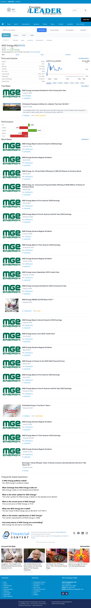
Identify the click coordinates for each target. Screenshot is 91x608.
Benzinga (26, 470)
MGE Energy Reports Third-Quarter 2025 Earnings (41, 245)
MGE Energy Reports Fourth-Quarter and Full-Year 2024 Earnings (47, 388)
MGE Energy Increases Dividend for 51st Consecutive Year (44, 90)
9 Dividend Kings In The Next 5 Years (37, 405)
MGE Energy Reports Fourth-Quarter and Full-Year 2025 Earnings (46, 214)
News (22, 40)
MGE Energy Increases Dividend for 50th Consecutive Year (44, 286)
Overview (15, 40)
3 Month (66, 83)
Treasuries (49, 40)
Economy (37, 115)
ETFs (23, 35)
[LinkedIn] (82, 535)
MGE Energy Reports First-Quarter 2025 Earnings (41, 375)
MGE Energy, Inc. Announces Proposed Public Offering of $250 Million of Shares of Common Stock (53, 186)
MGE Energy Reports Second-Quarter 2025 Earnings (42, 320)
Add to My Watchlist (35, 52)
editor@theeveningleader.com (74, 589)
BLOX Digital (61, 603)
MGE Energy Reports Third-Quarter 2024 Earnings (41, 435)
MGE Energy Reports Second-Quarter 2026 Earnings (42, 144)
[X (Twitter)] (74, 535)
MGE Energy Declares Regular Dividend (37, 157)
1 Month (60, 83)
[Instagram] (87, 535)
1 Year (71, 83)
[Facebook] (78, 535)
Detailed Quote (83, 58)
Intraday (49, 83)
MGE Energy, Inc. (29, 149)
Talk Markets (27, 415)
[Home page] (44, 10)
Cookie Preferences (37, 605)
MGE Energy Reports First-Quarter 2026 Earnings (41, 200)
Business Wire (27, 98)
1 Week (54, 83)
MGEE (21, 45)
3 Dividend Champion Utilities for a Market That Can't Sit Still (46, 104)
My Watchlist (69, 30)
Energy (38, 310)
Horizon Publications (33, 601)
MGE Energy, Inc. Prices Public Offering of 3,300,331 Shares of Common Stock (51, 171)
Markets (6, 35)
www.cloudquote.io (61, 532)
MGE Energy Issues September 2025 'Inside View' (41, 272)
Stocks (16, 35)
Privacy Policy (57, 536)
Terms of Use (34, 603)
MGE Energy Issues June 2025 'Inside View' (38, 334)
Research (68, 54)
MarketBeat (26, 115)
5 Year (82, 83)
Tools (32, 35)
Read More (85, 139)
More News (84, 86)
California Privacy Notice (25, 605)
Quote (17, 54)
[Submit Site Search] (85, 10)
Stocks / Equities (39, 415)
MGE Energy (28, 95)
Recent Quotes (54, 30)
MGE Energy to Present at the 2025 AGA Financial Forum (43, 361)
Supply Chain (43, 115)
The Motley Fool (27, 310)
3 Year (76, 83)
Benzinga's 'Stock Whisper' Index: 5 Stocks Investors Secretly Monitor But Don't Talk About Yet (54, 464)
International (39, 40)
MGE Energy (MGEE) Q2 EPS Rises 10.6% (38, 299)
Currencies (30, 40)
